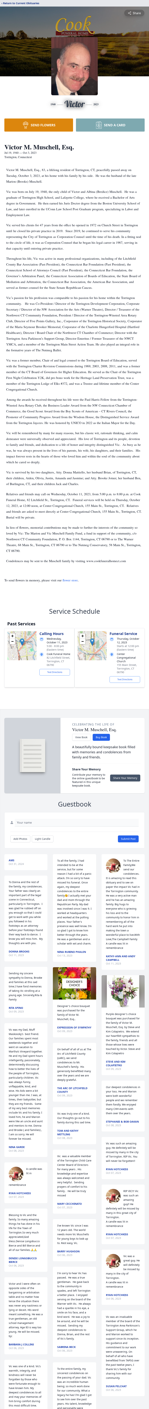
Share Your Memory (125, 778)
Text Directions (54, 672)
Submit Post (128, 839)
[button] (22, 642)
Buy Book (101, 737)
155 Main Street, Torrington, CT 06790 (127, 668)
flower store (70, 580)
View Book (81, 737)
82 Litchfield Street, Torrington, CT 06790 (58, 661)
